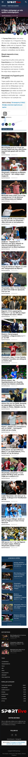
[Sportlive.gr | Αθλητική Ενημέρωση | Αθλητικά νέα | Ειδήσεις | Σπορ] (14, 711)
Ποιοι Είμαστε (5, 753)
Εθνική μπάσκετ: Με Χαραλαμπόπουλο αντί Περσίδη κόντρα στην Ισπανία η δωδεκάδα (12, 382)
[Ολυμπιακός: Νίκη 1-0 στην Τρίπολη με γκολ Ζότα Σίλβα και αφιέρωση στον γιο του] (14, 280)
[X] (18, 33)
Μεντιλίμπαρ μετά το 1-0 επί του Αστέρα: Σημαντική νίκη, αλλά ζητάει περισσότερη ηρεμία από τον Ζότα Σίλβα (14, 150)
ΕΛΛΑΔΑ (3, 378)
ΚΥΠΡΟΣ (3, 516)
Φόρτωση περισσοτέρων (13, 624)
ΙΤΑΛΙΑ (3, 264)
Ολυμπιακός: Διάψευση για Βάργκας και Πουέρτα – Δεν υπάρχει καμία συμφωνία (13, 174)
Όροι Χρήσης (18, 753)
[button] (26, 2)
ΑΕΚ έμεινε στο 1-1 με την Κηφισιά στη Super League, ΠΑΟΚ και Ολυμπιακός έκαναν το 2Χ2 (13, 544)
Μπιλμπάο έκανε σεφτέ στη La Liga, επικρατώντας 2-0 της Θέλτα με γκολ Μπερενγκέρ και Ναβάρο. (13, 197)
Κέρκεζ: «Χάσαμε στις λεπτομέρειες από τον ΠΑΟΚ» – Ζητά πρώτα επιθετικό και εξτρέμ (13, 428)
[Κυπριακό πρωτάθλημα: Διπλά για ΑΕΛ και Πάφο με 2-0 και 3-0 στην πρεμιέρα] (14, 511)
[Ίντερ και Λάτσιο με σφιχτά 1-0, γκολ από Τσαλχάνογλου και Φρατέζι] (14, 258)
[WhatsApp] (21, 33)
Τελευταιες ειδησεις (13, 5)
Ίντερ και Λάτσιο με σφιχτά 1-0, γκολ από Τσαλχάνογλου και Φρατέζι (14, 267)
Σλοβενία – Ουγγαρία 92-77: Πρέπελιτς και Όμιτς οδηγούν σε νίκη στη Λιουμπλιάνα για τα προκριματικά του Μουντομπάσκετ (13, 244)
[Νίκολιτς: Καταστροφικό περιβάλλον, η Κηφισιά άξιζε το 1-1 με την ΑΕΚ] (14, 326)
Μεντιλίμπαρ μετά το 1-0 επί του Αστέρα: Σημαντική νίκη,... (20, 574)
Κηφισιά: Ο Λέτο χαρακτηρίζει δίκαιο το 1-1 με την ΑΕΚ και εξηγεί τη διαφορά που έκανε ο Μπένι (13, 313)
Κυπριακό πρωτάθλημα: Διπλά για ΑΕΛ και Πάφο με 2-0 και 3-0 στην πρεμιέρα (12, 520)
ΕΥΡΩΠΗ (4, 5)
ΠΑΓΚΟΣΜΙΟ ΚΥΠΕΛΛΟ (7, 621)
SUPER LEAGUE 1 (5, 145)
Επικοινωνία (12, 753)
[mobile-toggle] (2, 2)
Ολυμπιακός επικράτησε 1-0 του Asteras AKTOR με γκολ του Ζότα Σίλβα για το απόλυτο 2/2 (12, 474)
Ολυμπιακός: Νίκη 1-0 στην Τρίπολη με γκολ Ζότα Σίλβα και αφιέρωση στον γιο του (13, 289)
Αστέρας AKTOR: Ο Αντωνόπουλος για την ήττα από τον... (20, 564)
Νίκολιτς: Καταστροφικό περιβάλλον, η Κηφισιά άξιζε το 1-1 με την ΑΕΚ (13, 336)
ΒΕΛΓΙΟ (3, 447)
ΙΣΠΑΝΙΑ (4, 193)
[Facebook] (14, 33)
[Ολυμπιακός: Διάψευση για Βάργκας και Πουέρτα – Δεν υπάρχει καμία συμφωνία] (14, 164)
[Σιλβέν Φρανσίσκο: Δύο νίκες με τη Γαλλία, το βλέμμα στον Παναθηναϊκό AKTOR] (14, 488)
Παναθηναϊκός (8, 117)
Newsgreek (18, 739)
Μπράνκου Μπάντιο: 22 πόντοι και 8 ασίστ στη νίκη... (20, 616)
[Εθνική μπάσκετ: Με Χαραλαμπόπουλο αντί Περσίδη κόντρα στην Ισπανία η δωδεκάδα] (14, 372)
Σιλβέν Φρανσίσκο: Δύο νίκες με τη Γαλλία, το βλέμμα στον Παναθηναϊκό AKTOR (13, 497)
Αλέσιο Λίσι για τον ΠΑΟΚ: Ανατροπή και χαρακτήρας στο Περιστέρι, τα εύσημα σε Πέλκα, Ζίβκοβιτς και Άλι (13, 405)
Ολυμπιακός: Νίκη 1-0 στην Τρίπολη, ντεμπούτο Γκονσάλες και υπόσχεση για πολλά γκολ (13, 359)
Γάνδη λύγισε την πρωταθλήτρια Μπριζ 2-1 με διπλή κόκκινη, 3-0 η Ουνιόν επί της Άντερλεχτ (12, 451)
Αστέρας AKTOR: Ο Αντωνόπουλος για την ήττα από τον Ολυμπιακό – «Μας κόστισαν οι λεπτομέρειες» (12, 220)
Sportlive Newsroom (6, 15)
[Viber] (25, 33)
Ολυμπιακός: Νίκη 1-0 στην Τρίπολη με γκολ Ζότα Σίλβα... (20, 606)
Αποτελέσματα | (11, 739)
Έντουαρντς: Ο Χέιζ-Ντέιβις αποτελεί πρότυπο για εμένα (13, 105)
